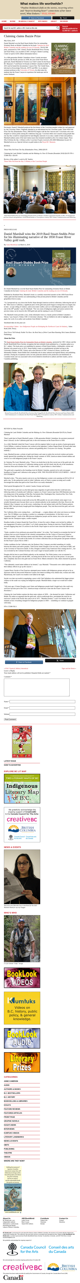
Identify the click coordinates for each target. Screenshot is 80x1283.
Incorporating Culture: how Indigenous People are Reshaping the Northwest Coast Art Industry (35, 326)
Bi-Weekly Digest (27, 21)
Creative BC (37, 1260)
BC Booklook (9, 9)
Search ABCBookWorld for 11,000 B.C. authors (70, 29)
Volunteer (43, 1222)
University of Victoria (27, 70)
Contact (61, 1220)
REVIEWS (64, 21)
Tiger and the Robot (68, 668)
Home (4, 21)
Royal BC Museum (48, 142)
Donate (42, 1224)
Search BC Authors (27, 1224)
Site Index (42, 21)
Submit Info (43, 1220)
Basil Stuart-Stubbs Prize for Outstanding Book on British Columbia (29, 342)
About (54, 21)
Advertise (62, 1222)
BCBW (12, 21)
